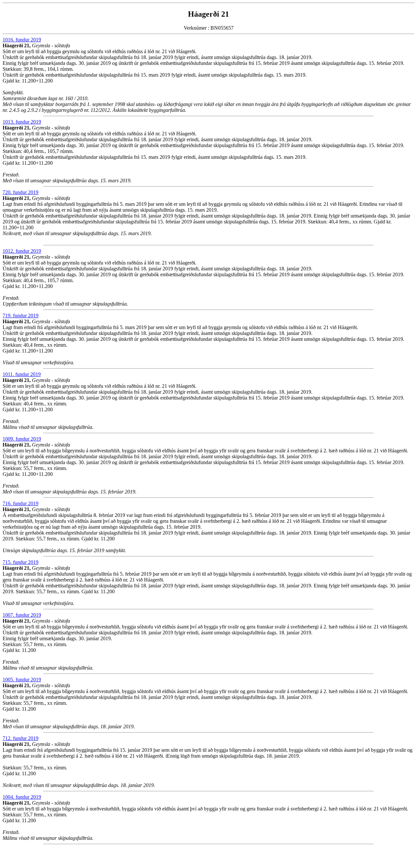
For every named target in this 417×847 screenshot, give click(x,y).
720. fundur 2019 (20, 192)
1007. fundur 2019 (22, 615)
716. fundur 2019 (20, 503)
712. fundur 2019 (20, 738)
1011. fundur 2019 (22, 374)
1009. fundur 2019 (22, 439)
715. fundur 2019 (20, 562)
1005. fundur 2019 (22, 679)
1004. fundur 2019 (22, 797)
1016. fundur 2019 (22, 39)
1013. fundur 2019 (22, 122)
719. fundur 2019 (20, 315)
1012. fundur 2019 (22, 251)
